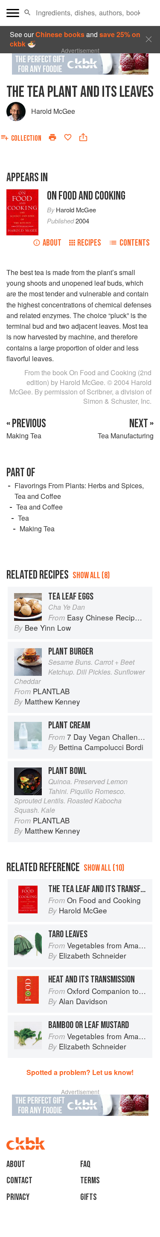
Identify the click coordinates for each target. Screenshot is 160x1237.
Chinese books (59, 34)
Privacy (17, 1197)
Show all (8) (91, 575)
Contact (19, 1180)
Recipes (89, 243)
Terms (90, 1180)
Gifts (88, 1197)
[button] (27, 13)
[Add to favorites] (68, 137)
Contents (134, 243)
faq (85, 1164)
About (52, 243)
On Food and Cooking (86, 196)
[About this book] (22, 194)
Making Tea (37, 528)
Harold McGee (53, 111)
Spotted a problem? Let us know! (80, 1072)
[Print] (52, 137)
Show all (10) (104, 868)
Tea (23, 518)
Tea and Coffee (39, 507)
